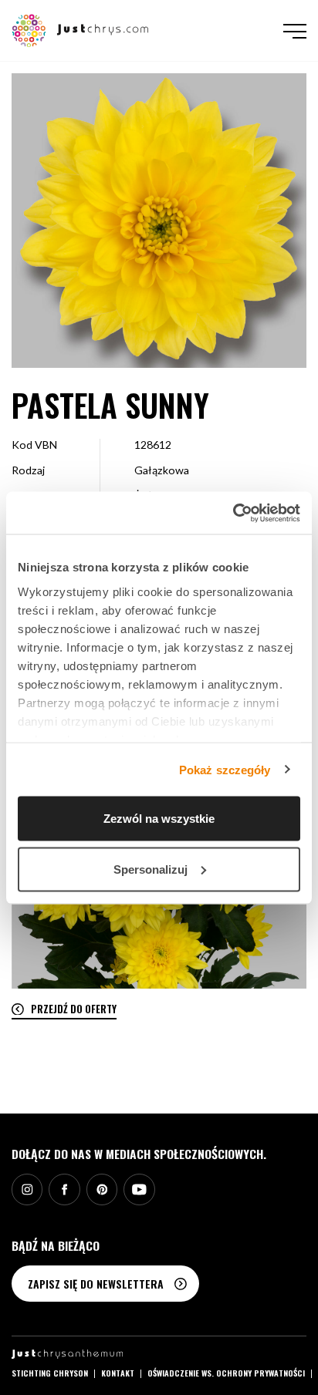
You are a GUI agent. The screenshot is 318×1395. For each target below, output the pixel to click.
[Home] (81, 29)
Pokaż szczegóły (225, 769)
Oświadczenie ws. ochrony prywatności (226, 1372)
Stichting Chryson (50, 1372)
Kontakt (117, 1372)
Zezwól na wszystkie (159, 818)
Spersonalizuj (150, 868)
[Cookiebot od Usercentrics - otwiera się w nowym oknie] (232, 513)
